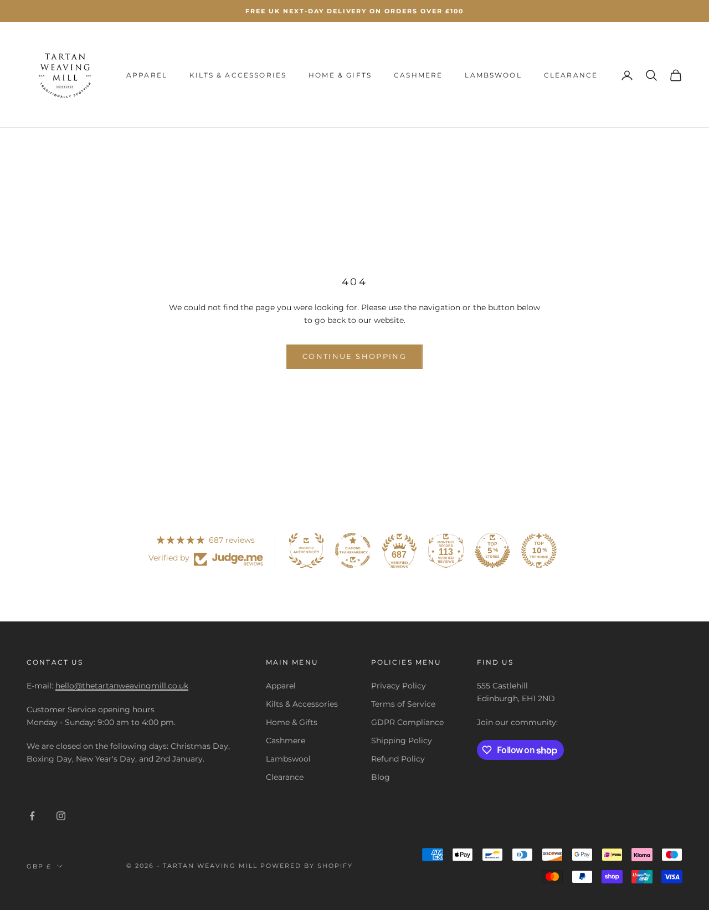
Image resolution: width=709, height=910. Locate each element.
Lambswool (493, 75)
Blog (380, 777)
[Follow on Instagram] (60, 815)
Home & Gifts (340, 75)
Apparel (146, 75)
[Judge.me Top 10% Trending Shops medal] (539, 550)
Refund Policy (398, 759)
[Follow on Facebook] (32, 815)
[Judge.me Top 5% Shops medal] (492, 550)
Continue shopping (354, 356)
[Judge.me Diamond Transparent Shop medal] (353, 550)
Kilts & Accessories (237, 75)
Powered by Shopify (306, 866)
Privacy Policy (398, 686)
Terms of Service (403, 704)
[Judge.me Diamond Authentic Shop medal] (306, 550)
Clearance (571, 75)
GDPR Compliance (407, 722)
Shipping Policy (401, 741)
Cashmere (418, 75)
